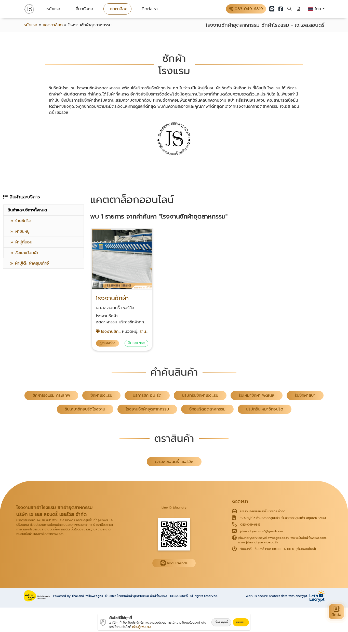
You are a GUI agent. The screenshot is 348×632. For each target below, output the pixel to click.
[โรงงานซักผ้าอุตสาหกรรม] (122, 289)
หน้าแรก (53, 9)
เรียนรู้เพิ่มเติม (141, 627)
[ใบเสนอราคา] (298, 9)
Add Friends (177, 563)
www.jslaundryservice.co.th (258, 542)
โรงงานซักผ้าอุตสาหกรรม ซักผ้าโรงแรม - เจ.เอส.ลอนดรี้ (152, 596)
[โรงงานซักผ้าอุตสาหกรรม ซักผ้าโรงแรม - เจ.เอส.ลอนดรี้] (29, 9)
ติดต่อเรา (150, 9)
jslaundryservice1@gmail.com (261, 531)
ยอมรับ (241, 622)
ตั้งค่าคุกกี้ (221, 622)
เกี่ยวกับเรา (83, 9)
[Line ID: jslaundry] (174, 534)
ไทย (319, 9)
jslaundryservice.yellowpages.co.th (263, 537)
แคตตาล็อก (117, 9)
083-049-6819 (248, 9)
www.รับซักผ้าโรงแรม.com (308, 537)
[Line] (271, 9)
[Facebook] (280, 9)
